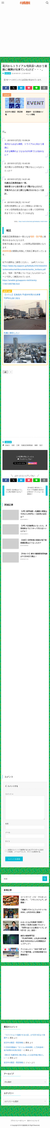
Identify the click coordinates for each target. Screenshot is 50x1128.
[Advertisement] (25, 32)
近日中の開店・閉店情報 (13, 1042)
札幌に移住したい (12, 332)
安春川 (7, 445)
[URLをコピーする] (44, 88)
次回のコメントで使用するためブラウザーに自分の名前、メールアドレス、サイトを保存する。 (25, 851)
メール (7, 832)
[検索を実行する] (44, 878)
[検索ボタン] (47, 3)
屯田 (13, 445)
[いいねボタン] (5, 372)
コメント (9, 794)
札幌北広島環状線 (27, 445)
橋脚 (36, 445)
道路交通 (7, 73)
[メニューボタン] (3, 3)
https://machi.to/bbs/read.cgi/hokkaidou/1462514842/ (33, 221)
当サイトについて (33, 1120)
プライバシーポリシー (18, 1120)
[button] (5, 88)
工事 (18, 445)
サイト (7, 841)
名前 (6, 823)
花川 (41, 445)
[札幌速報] (25, 3)
